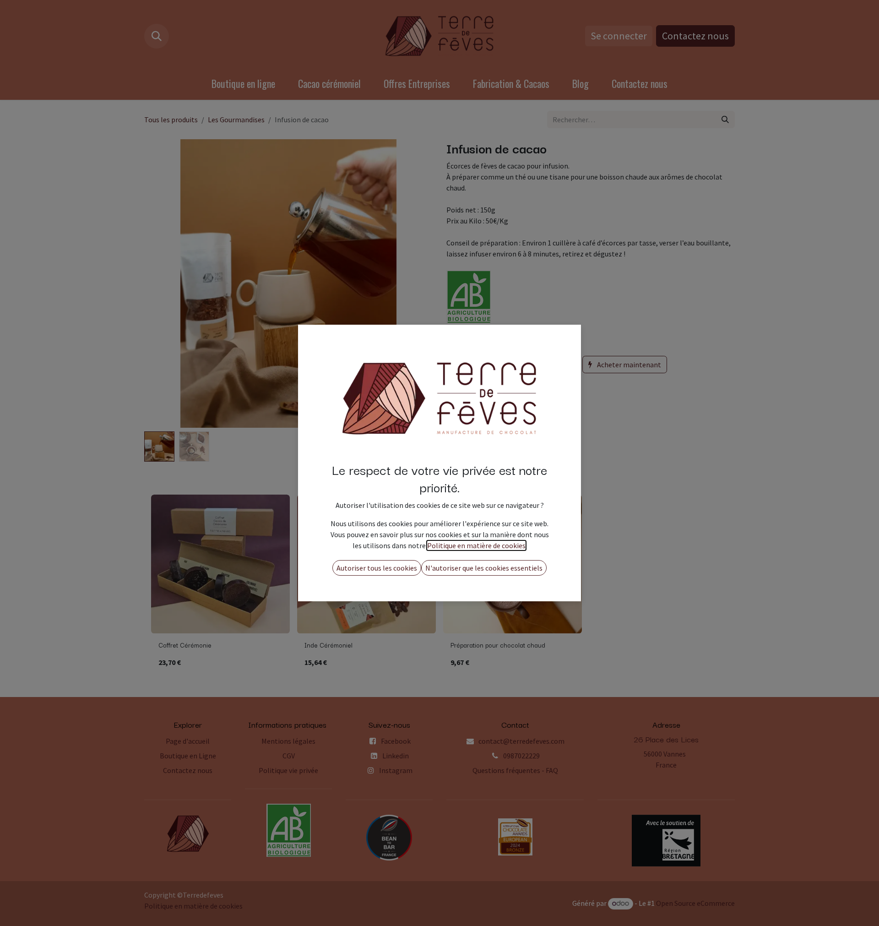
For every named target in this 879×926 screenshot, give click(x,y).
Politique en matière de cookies (476, 545)
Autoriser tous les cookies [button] (376, 567)
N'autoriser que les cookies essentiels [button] (484, 567)
